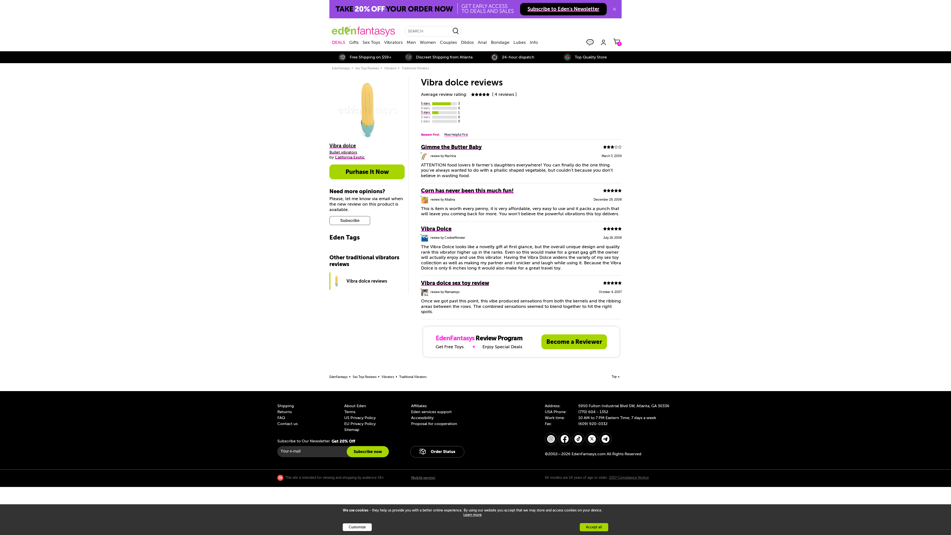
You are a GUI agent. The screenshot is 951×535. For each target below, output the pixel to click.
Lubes (519, 42)
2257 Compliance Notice (629, 478)
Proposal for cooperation (434, 424)
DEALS (338, 42)
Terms (349, 412)
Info (534, 42)
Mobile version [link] (423, 478)
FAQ (281, 418)
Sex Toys (371, 42)
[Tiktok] (578, 439)
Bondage (500, 42)
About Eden (355, 406)
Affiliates (419, 406)
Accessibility (422, 418)
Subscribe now (368, 451)
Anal (482, 42)
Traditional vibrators (415, 68)
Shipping (285, 406)
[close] (614, 9)
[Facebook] (564, 439)
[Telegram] (605, 439)
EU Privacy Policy (360, 424)
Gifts (354, 42)
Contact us (287, 424)
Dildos (467, 42)
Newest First (430, 134)
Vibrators (393, 42)
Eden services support (431, 412)
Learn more (472, 515)
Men (411, 42)
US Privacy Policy (360, 418)
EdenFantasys (341, 68)
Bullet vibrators (343, 152)
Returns (284, 412)
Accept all (594, 527)
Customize (357, 527)
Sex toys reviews (367, 68)
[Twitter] (592, 439)
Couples (448, 42)
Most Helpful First (456, 134)
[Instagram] (551, 439)
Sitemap (351, 430)
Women (428, 42)
